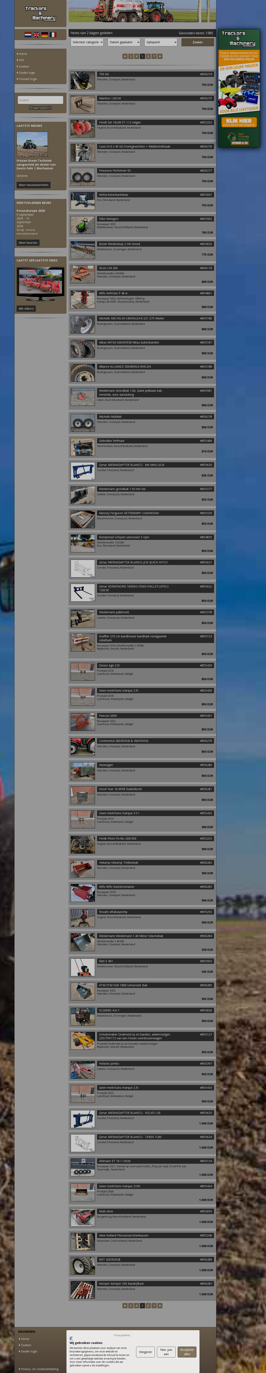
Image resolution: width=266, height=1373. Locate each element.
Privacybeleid (122, 1335)
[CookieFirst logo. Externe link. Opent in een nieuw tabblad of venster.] (71, 1338)
